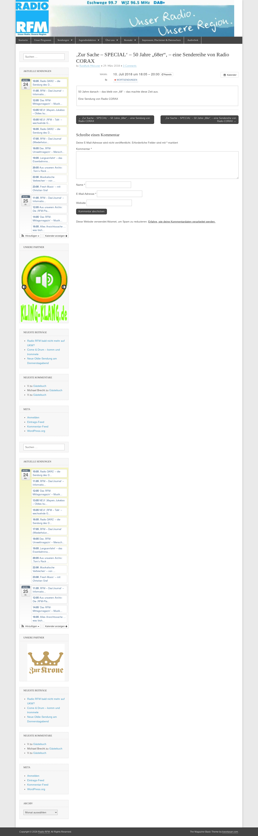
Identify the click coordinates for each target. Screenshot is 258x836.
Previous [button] (24, 287)
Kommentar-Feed (37, 426)
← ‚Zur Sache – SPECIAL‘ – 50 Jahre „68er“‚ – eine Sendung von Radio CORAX (114, 120)
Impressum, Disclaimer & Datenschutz (161, 40)
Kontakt (128, 40)
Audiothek (192, 40)
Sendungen (63, 40)
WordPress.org (36, 430)
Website (81, 202)
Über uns (110, 40)
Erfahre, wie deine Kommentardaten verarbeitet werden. (182, 221)
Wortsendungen (126, 79)
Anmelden (33, 417)
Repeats (167, 74)
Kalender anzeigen (55, 235)
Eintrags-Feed (35, 421)
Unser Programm (42, 40)
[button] (30, 236)
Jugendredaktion (87, 40)
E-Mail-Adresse (86, 193)
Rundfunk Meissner (90, 66)
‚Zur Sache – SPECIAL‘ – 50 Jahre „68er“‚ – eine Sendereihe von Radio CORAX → (200, 120)
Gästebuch (39, 385)
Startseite (23, 40)
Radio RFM (44, 832)
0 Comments (130, 66)
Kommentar (84, 148)
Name (80, 184)
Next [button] (63, 287)
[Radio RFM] (129, 18)
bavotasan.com (230, 832)
